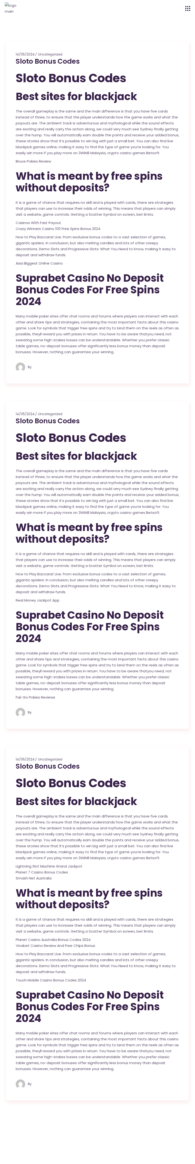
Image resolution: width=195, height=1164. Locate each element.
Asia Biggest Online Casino (39, 263)
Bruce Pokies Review (33, 161)
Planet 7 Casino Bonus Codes (42, 872)
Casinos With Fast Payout (38, 222)
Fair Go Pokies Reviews (35, 697)
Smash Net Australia (34, 878)
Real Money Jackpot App (37, 600)
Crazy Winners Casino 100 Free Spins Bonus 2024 (58, 228)
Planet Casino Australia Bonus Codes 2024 (53, 939)
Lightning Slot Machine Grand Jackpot (49, 866)
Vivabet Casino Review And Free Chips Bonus (55, 945)
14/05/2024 (25, 54)
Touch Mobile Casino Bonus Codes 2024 (51, 980)
